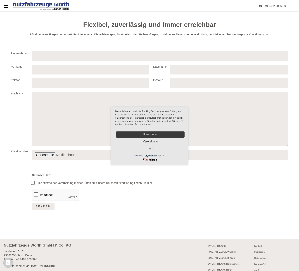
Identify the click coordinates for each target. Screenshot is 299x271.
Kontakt (258, 246)
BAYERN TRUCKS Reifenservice (224, 264)
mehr (150, 148)
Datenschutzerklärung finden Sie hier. (129, 183)
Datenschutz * (41, 175)
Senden (43, 206)
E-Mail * (158, 80)
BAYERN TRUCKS (217, 246)
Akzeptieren (150, 134)
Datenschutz (260, 258)
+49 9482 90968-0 (25, 259)
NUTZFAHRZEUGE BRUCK (221, 258)
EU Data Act (260, 264)
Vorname (16, 66)
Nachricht (17, 93)
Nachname (160, 66)
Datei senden (19, 151)
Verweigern (150, 141)
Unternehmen (19, 53)
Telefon (15, 80)
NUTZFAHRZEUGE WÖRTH (222, 252)
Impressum (259, 252)
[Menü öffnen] (6, 6)
